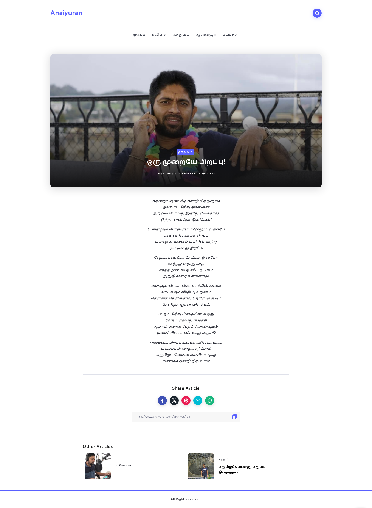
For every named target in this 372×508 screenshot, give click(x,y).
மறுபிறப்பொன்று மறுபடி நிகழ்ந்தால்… (241, 469)
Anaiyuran (66, 13)
